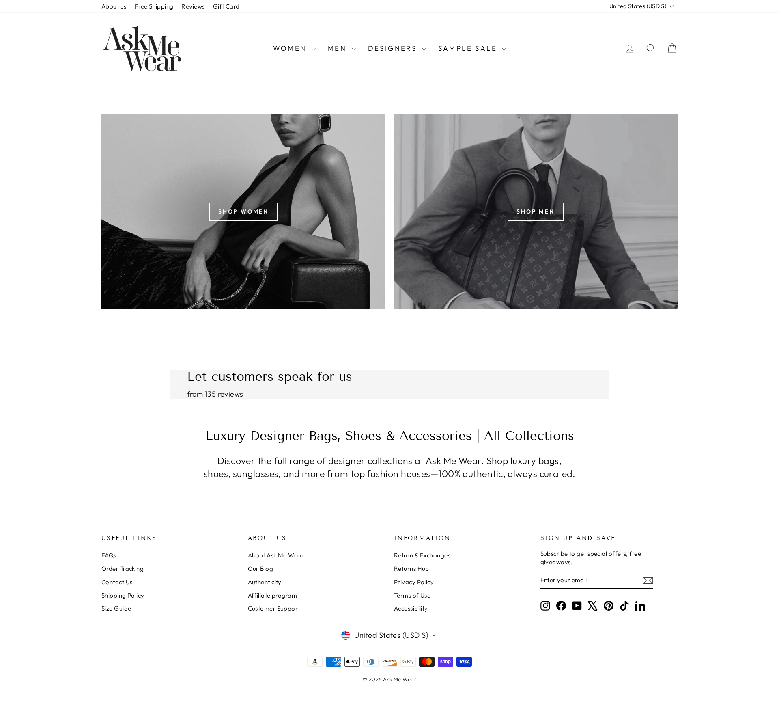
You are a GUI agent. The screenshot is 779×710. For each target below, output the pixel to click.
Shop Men (535, 211)
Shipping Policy (122, 595)
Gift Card (226, 6)
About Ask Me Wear (276, 555)
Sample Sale (469, 48)
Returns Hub (411, 568)
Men (339, 48)
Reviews (192, 6)
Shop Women (243, 211)
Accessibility (411, 608)
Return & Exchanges (422, 555)
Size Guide (116, 608)
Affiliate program (272, 595)
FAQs (108, 555)
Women (291, 48)
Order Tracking (122, 568)
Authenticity (265, 582)
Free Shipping (154, 6)
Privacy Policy (414, 582)
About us (114, 6)
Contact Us (117, 582)
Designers (394, 48)
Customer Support (274, 608)
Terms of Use (412, 595)
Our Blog (260, 568)
